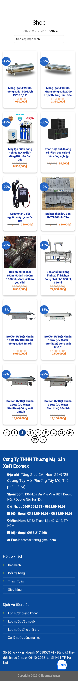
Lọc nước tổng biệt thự (23, 630)
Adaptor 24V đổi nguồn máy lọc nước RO (20, 217)
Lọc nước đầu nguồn (22, 621)
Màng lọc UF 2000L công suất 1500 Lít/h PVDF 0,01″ (20, 91)
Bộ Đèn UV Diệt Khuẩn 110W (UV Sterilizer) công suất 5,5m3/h (20, 340)
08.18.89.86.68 (61, 513)
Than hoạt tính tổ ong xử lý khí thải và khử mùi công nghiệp (58, 152)
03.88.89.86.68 (37, 513)
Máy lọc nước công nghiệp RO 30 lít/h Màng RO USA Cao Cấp (20, 154)
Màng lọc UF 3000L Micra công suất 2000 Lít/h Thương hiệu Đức (58, 91)
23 (61, 432)
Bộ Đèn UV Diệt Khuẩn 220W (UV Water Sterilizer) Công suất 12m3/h (20, 406)
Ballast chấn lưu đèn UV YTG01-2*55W (58, 215)
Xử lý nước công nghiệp (24, 638)
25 (35, 439)
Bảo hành (14, 565)
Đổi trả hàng (16, 573)
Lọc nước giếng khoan (23, 613)
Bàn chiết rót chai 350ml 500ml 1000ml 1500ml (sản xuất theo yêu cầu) (20, 277)
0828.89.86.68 (55, 506)
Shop (41, 30)
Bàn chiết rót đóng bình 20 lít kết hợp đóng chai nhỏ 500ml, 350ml (58, 277)
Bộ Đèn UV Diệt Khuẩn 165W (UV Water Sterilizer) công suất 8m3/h (58, 342)
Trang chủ (27, 30)
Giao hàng (15, 590)
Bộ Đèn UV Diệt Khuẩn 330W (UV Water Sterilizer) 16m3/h (58, 404)
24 (70, 432)
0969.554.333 (32, 506)
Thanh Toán (16, 581)
